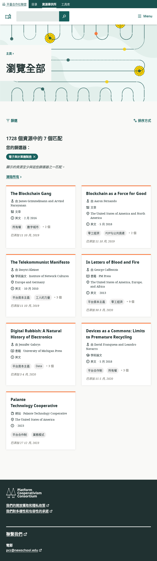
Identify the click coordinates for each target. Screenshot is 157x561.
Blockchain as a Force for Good (116, 194)
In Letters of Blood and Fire (112, 262)
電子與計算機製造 (21, 157)
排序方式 (144, 120)
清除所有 (12, 177)
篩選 (13, 120)
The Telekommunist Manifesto (40, 262)
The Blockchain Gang (31, 194)
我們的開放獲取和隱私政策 (25, 505)
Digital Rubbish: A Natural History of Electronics (36, 334)
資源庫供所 (49, 4)
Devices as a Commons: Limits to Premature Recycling (115, 334)
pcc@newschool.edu (22, 550)
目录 (34, 4)
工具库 (65, 4)
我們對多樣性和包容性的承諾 (27, 511)
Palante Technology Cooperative (34, 403)
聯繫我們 (14, 534)
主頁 (9, 53)
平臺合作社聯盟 (16, 4)
